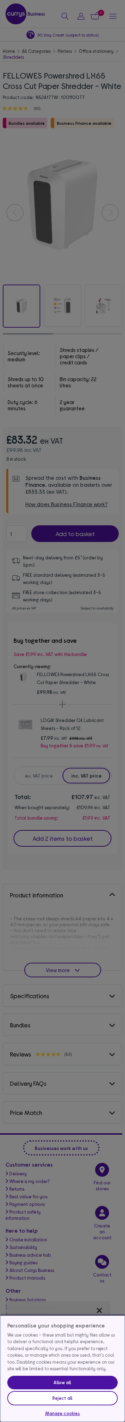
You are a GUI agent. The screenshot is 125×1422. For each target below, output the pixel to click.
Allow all (62, 1382)
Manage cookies (62, 1413)
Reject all (62, 1398)
